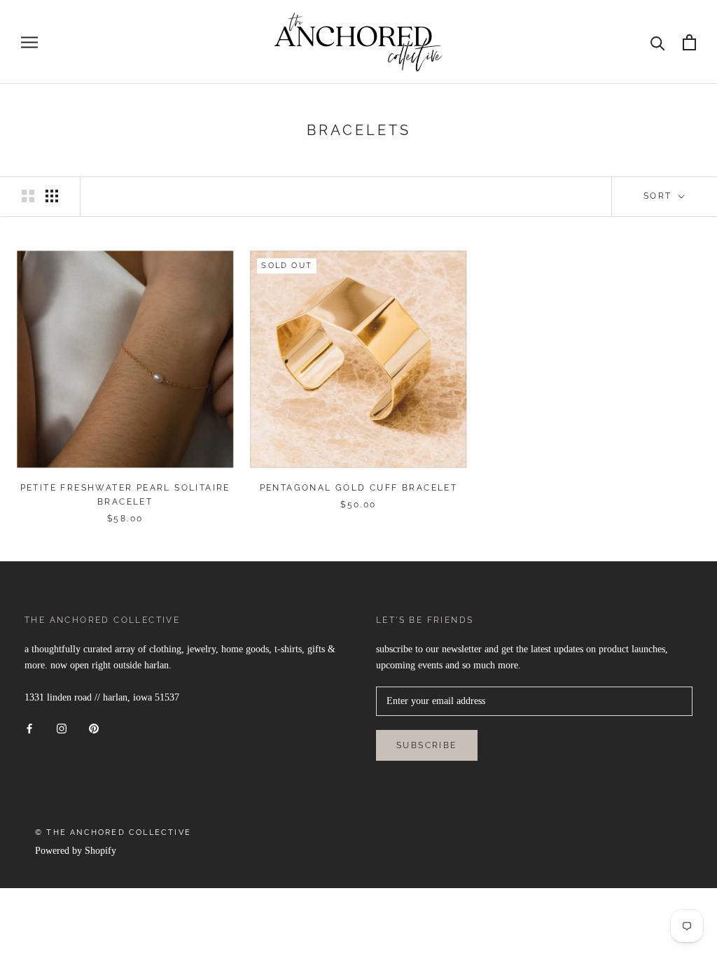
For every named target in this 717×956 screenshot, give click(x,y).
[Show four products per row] (52, 196)
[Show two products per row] (28, 196)
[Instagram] (62, 727)
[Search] (657, 42)
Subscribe (426, 745)
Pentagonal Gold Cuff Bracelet (359, 488)
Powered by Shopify (75, 850)
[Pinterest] (94, 727)
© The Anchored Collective (113, 832)
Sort (659, 196)
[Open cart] (689, 42)
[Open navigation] (29, 42)
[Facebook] (29, 727)
